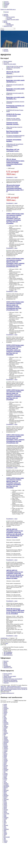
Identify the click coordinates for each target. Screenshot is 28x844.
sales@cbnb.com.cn (7, 654)
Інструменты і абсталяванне (10, 680)
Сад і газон (9, 18)
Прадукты (5, 15)
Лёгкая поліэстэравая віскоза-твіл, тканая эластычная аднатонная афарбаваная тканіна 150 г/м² (15, 188)
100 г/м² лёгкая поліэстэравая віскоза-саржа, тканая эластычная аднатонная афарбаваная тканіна (15, 162)
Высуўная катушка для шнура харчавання (13, 131)
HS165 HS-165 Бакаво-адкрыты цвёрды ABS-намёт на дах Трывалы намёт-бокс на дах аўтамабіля (15, 611)
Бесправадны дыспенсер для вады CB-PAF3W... (15, 106)
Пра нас (5, 22)
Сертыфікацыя (9, 24)
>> (8, 638)
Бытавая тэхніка (7, 677)
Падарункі (6, 682)
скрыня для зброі (5, 687)
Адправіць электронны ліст (7, 693)
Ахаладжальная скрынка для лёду (13, 689)
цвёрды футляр (7, 690)
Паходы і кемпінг (10, 17)
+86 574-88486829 (7, 652)
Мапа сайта (3, 686)
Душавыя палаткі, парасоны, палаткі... (12, 123)
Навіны (5, 20)
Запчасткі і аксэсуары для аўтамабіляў (12, 678)
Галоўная (5, 14)
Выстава (8, 23)
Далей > (6, 638)
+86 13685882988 (7, 653)
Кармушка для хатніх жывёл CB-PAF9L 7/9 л (15, 98)
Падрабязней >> (10, 177)
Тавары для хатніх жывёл (12, 19)
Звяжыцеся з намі (7, 26)
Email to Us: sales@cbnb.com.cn (8, 9)
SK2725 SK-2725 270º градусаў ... (13, 72)
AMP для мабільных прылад (14, 686)
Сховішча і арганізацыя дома (10, 681)
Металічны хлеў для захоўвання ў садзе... (12, 150)
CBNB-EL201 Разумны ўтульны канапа (13, 115)
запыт (16, 177)
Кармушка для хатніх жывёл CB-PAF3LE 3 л (15, 81)
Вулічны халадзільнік (14, 687)
